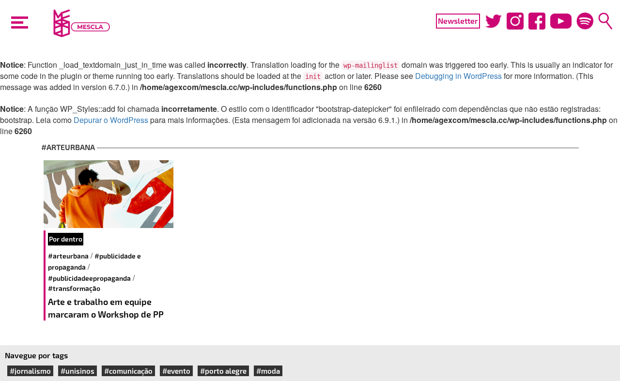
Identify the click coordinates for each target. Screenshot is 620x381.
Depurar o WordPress (111, 119)
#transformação (74, 288)
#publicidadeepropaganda (89, 278)
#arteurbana (68, 256)
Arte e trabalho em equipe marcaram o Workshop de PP (106, 308)
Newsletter (458, 20)
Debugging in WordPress (458, 75)
